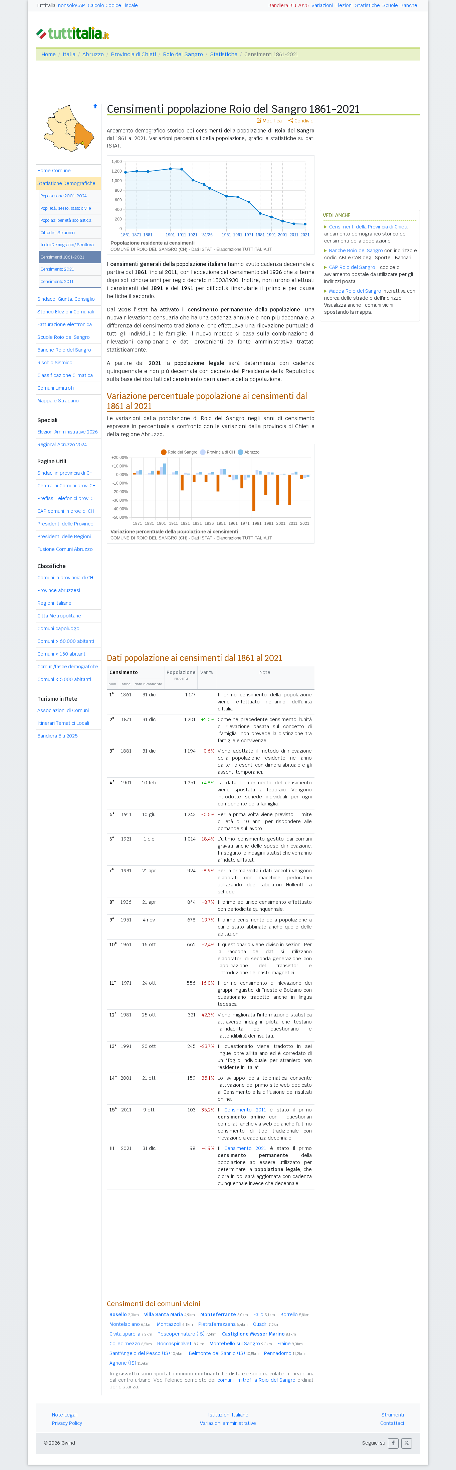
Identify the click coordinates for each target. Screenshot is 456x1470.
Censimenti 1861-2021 (62, 257)
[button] (393, 1443)
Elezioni (344, 5)
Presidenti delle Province (65, 524)
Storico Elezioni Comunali (65, 312)
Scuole (390, 5)
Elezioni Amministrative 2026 (67, 432)
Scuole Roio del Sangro (63, 337)
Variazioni (322, 5)
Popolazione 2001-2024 (63, 196)
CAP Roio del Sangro (352, 267)
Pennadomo (284, 1353)
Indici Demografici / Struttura (67, 245)
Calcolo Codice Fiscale (113, 5)
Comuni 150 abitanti (61, 654)
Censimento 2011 (56, 281)
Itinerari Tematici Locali (63, 723)
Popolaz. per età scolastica (65, 220)
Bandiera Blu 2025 (57, 736)
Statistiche (367, 5)
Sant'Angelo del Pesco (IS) (146, 1353)
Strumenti (393, 1415)
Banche (409, 5)
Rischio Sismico (54, 363)
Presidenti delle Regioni (64, 536)
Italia (69, 54)
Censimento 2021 (57, 269)
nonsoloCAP (71, 5)
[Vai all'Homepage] (75, 32)
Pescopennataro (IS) (187, 1334)
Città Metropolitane (59, 616)
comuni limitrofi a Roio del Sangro (256, 1380)
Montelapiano (130, 1324)
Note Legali (64, 1415)
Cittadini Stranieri (57, 232)
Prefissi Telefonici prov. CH (66, 498)
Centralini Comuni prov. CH (66, 486)
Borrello (294, 1314)
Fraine (290, 1344)
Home (48, 54)
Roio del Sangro (183, 54)
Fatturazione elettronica (64, 324)
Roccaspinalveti (180, 1344)
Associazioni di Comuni (63, 710)
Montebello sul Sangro (241, 1344)
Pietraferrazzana (223, 1324)
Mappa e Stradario (58, 401)
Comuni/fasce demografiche (67, 667)
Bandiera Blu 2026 (288, 5)
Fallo (264, 1314)
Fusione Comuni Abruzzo (65, 549)
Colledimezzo (130, 1344)
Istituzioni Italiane (228, 1415)
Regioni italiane (54, 603)
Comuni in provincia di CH (65, 578)
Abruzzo (93, 54)
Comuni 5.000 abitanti (64, 679)
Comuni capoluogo (58, 628)
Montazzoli (175, 1324)
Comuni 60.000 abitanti (65, 641)
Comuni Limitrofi (55, 388)
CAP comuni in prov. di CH (65, 511)
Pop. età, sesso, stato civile (65, 208)
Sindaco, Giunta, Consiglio (66, 299)
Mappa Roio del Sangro (355, 291)
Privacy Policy (67, 1423)
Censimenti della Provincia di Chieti (368, 227)
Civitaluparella (130, 1334)
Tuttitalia (45, 5)
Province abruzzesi (58, 590)
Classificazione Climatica (65, 375)
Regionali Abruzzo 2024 (61, 445)
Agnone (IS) (129, 1363)
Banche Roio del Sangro (64, 350)
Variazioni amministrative (228, 1423)
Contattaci (392, 1423)
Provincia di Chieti (133, 54)
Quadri (266, 1324)
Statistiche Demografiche (66, 183)
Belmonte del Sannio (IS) (224, 1353)
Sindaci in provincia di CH (64, 473)
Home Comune (54, 171)
